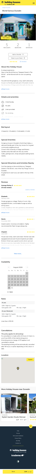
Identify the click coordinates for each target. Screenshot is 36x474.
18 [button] (15, 282)
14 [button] (24, 279)
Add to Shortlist (16, 54)
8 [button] (26, 276)
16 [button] (9, 282)
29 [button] (27, 285)
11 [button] (15, 279)
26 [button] (18, 285)
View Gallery (6, 38)
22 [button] (27, 282)
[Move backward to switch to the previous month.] (9, 267)
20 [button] (21, 282)
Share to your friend (17, 58)
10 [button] (12, 279)
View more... (18, 253)
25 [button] (15, 285)
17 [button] (12, 282)
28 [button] (24, 285)
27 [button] (21, 285)
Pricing (18, 433)
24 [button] (12, 285)
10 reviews (23, 61)
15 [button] (27, 279)
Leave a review (30, 189)
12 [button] (18, 279)
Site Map (18, 440)
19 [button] (18, 282)
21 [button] (24, 282)
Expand (30, 359)
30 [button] (9, 288)
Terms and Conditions (18, 435)
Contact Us (18, 443)
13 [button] (21, 279)
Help (18, 430)
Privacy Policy (18, 438)
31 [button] (12, 288)
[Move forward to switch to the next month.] (27, 267)
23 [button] (9, 285)
